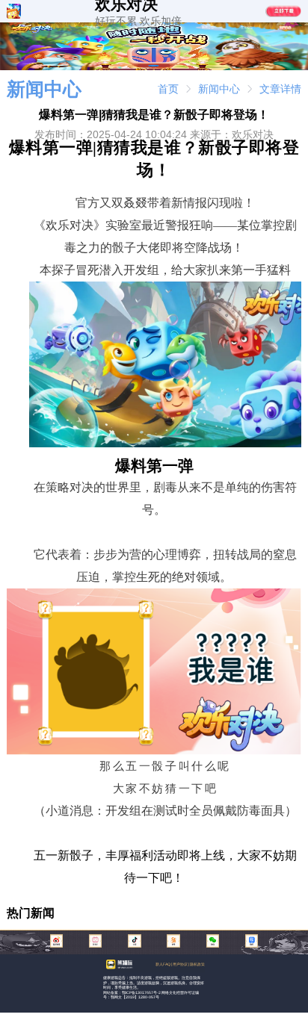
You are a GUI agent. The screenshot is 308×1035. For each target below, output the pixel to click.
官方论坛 (247, 27)
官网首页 (93, 27)
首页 (168, 89)
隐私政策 (197, 964)
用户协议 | (181, 964)
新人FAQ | (164, 964)
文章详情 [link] (280, 89)
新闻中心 (219, 89)
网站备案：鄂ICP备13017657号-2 (132, 992)
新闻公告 (208, 27)
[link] (168, 89)
